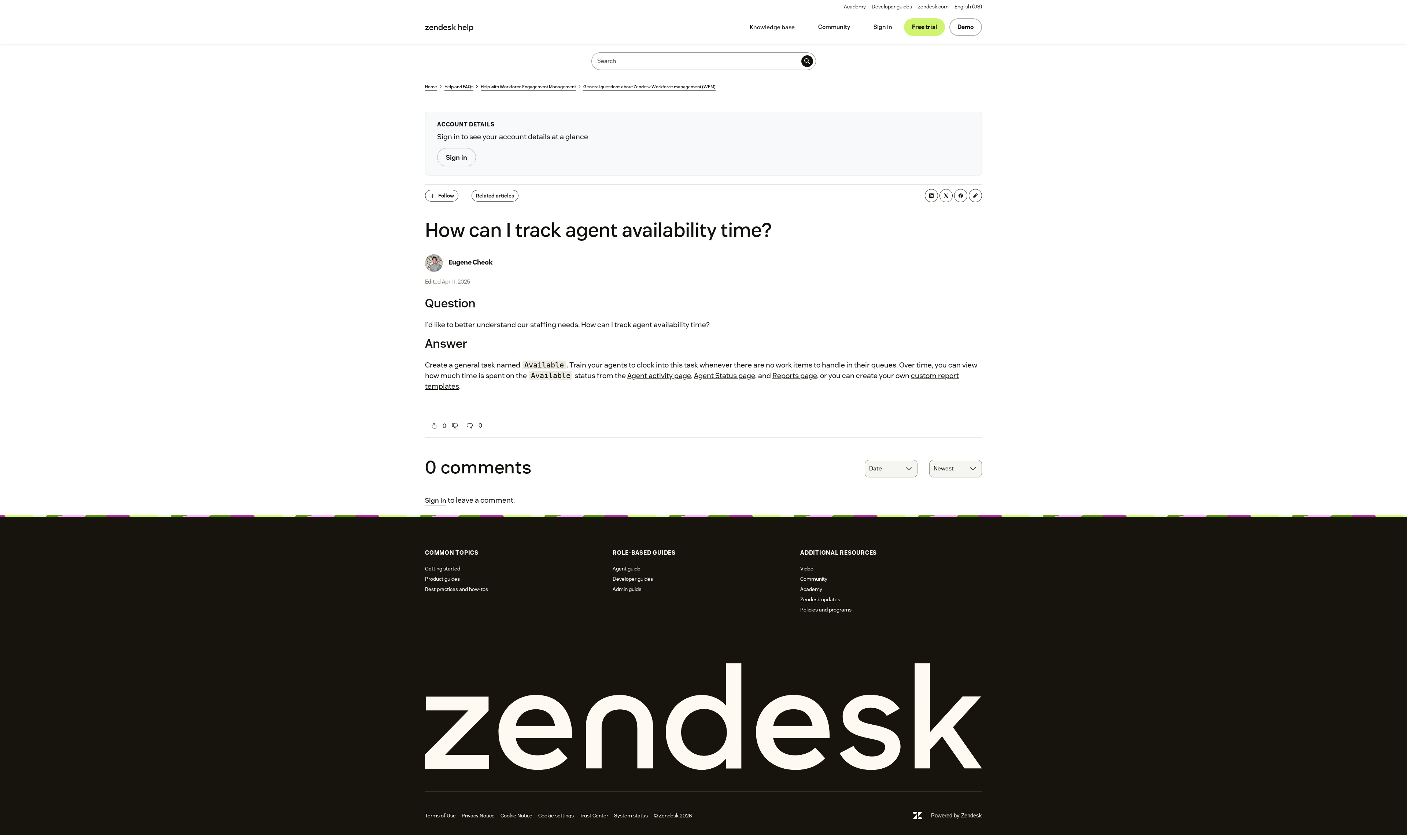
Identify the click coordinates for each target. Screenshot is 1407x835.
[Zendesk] (703, 717)
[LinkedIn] (931, 195)
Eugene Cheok (470, 262)
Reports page (794, 375)
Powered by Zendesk (956, 815)
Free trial (924, 27)
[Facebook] (960, 195)
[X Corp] (946, 195)
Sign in (883, 27)
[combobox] (891, 468)
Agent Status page (724, 375)
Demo (965, 27)
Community (834, 27)
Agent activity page (659, 375)
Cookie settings (556, 815)
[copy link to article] (975, 195)
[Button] (434, 425)
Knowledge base (772, 27)
